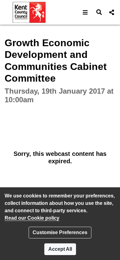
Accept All (60, 249)
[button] (85, 12)
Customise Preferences (60, 232)
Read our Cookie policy (32, 218)
